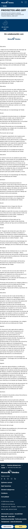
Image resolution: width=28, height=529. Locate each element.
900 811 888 (4, 509)
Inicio (3, 465)
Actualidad (5, 497)
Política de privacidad (7, 519)
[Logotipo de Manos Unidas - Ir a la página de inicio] (7, 3)
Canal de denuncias (16, 521)
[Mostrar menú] (25, 2)
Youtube (11, 479)
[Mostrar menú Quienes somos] (26, 483)
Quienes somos (6, 482)
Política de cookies (21, 519)
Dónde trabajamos (7, 489)
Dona (20, 526)
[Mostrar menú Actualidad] (26, 497)
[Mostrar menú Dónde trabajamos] (26, 490)
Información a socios (7, 513)
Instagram (8, 479)
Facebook (1, 479)
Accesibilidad (19, 513)
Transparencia (5, 521)
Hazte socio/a (7, 526)
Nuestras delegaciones (14, 465)
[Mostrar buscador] (21, 2)
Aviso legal (11, 516)
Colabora (4, 493)
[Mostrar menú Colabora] (26, 493)
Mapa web (4, 516)
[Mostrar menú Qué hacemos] (26, 486)
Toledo (5, 6)
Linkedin (15, 479)
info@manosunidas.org (8, 504)
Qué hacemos (6, 486)
